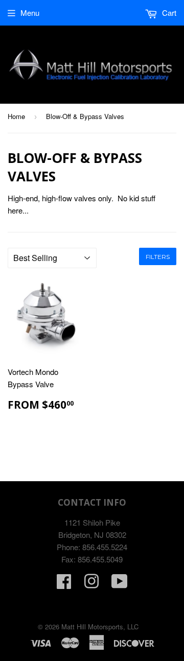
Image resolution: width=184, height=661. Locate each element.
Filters (158, 257)
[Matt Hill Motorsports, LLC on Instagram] (91, 584)
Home (16, 116)
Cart (168, 12)
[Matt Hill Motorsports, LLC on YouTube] (119, 584)
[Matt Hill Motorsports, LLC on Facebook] (64, 584)
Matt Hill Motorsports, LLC (100, 626)
